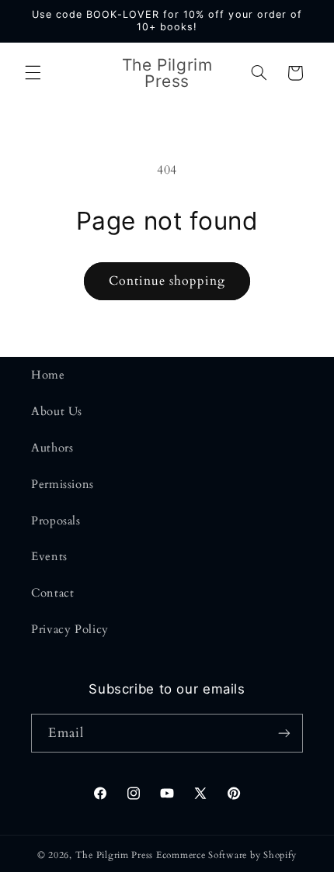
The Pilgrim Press (114, 855)
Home (48, 374)
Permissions (62, 484)
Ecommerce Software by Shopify (226, 855)
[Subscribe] (284, 733)
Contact (52, 592)
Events (49, 556)
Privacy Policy (70, 629)
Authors (52, 447)
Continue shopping (167, 280)
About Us (56, 411)
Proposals (56, 520)
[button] (32, 73)
